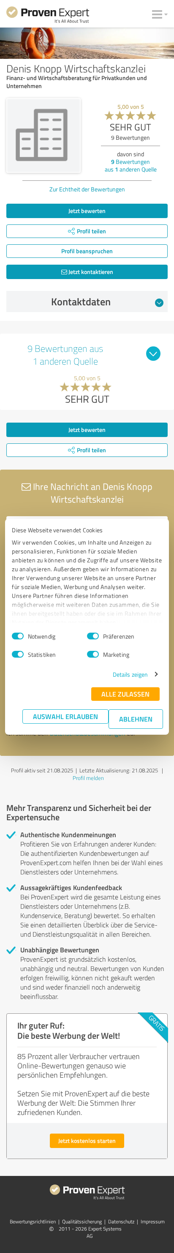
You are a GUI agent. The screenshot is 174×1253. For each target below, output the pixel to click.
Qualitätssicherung (82, 1221)
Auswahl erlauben (65, 716)
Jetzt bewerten (87, 211)
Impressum (153, 1221)
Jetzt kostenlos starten (87, 1141)
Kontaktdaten (81, 301)
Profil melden (88, 778)
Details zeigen (130, 674)
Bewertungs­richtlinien (33, 1221)
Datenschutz (121, 1221)
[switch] (93, 636)
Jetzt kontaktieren (90, 272)
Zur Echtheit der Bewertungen (87, 189)
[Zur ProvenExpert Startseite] (47, 16)
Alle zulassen (125, 694)
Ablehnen (135, 719)
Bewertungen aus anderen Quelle (131, 165)
